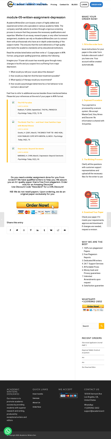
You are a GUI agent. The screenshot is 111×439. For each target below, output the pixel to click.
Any (83, 357)
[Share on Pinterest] (30, 230)
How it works (38, 394)
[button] (8, 431)
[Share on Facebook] (10, 230)
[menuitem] (11, 4)
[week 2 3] (2, 219)
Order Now (37, 407)
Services (36, 398)
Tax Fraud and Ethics (89, 367)
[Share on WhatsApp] (24, 230)
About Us (36, 403)
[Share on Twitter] (17, 230)
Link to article (23, 106)
